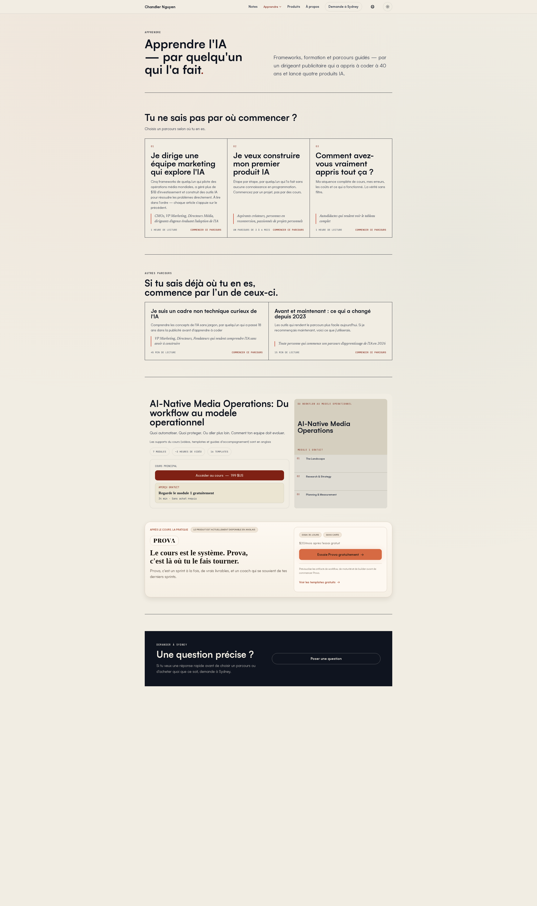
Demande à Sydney (343, 7)
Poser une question (326, 658)
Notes (253, 7)
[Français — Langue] (372, 6)
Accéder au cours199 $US (219, 475)
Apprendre (270, 6)
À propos (312, 7)
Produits (293, 7)
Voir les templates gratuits (319, 582)
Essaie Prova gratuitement (340, 554)
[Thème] (387, 6)
